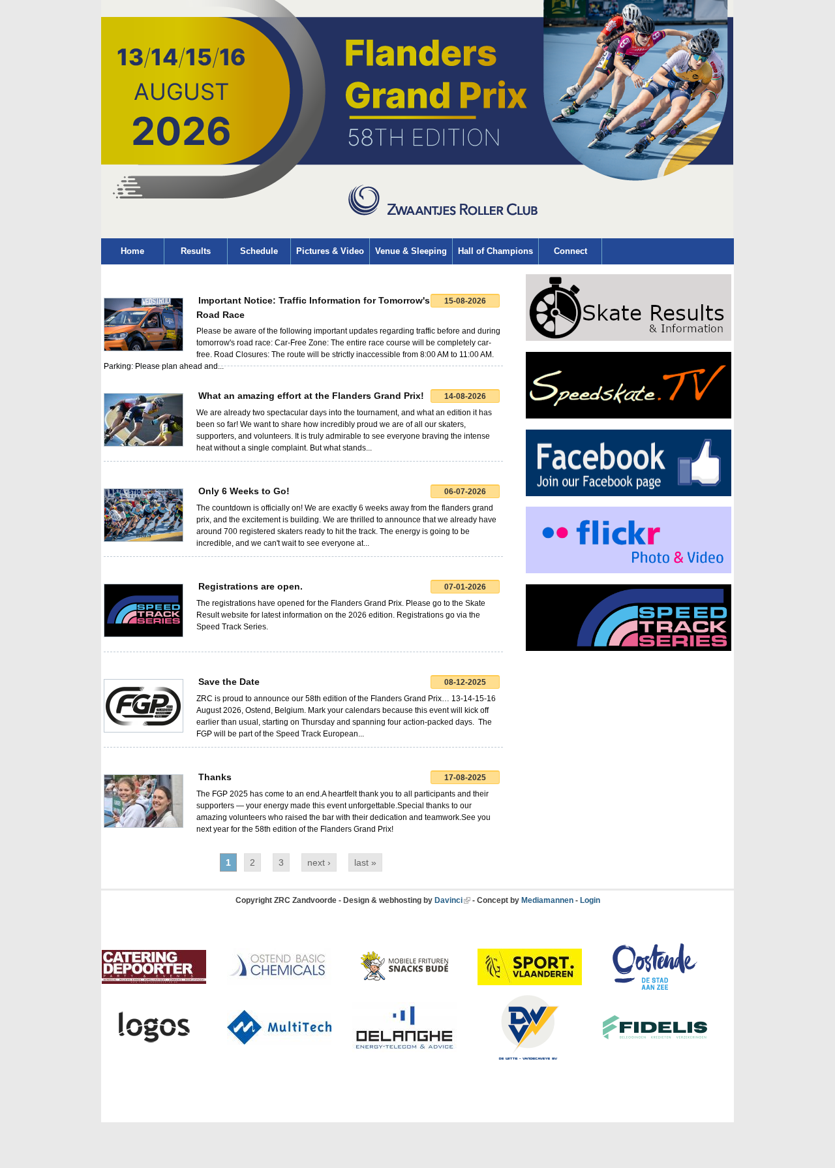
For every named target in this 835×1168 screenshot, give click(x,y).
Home (132, 251)
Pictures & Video (330, 251)
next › (319, 862)
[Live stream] (628, 415)
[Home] (417, 235)
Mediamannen (547, 900)
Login (590, 900)
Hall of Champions (495, 251)
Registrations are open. (250, 586)
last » (365, 862)
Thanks (215, 777)
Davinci (448, 900)
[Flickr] (628, 570)
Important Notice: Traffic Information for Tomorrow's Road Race (313, 307)
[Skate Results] (628, 338)
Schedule (259, 251)
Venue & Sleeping (411, 251)
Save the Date (229, 681)
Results (196, 251)
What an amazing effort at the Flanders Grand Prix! (311, 395)
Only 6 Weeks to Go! (244, 491)
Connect (570, 251)
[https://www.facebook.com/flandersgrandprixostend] (628, 493)
